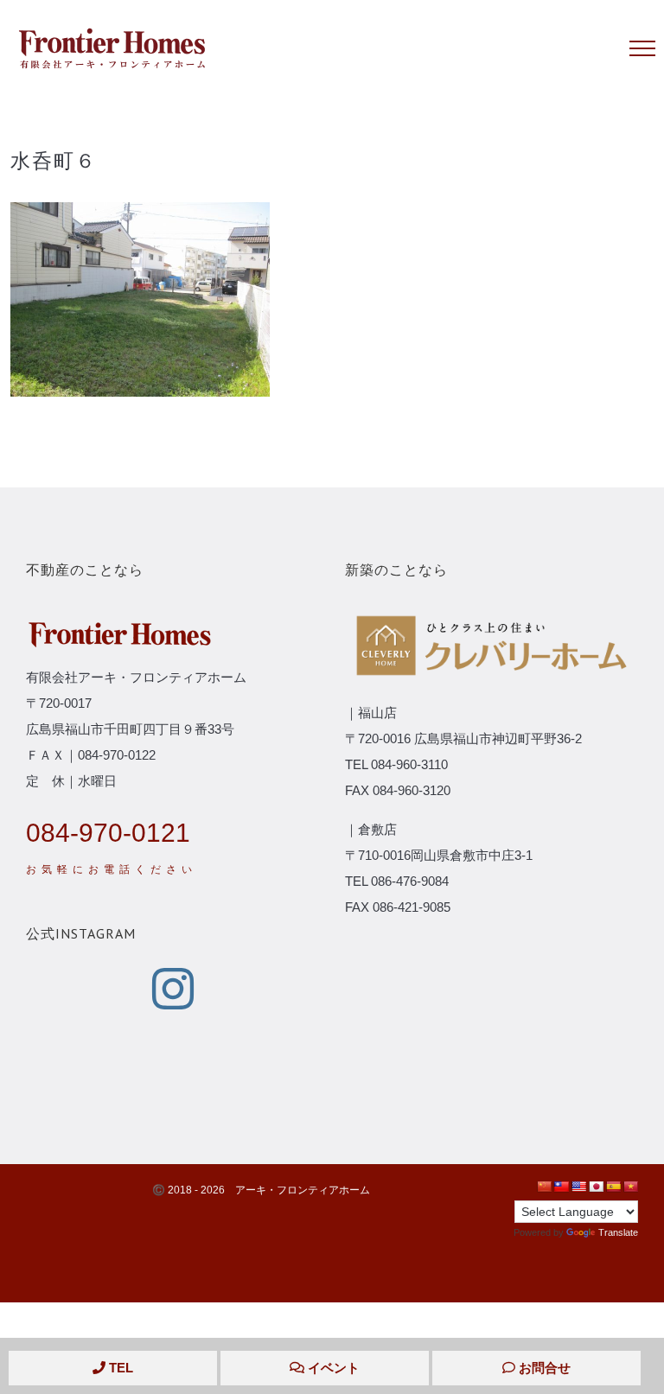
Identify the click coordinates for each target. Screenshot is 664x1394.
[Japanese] (595, 1186)
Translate (618, 1232)
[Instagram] (173, 988)
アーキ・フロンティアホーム (302, 1190)
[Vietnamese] (630, 1186)
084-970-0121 (108, 832)
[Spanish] (613, 1186)
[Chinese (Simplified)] (544, 1186)
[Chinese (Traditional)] (561, 1186)
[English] (578, 1186)
